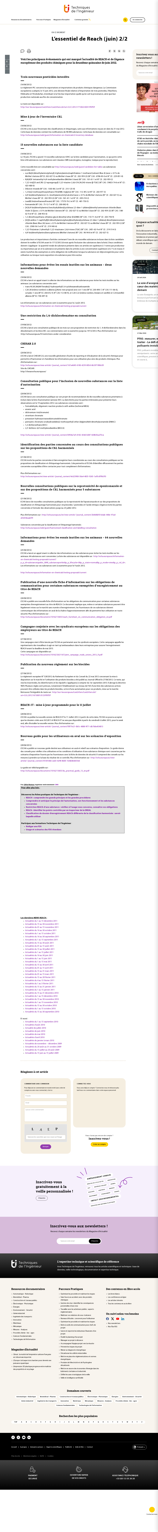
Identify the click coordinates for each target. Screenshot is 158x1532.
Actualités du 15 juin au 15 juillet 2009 (41, 1053)
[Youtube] (117, 1318)
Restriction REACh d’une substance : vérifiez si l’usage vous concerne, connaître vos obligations (72, 807)
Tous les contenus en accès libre (119, 1304)
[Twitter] (112, 1318)
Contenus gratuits (81, 20)
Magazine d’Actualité (62, 20)
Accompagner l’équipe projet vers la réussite (77, 1344)
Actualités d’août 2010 (35, 1025)
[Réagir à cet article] (6, 70)
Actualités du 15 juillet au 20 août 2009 (42, 1050)
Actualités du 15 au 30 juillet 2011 (40, 949)
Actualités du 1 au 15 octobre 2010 (40, 1009)
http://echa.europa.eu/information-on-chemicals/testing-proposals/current (53, 306)
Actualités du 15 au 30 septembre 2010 (42, 1012)
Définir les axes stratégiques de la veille (75, 1375)
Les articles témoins (115, 1300)
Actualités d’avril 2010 (34, 1037)
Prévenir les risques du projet (71, 1347)
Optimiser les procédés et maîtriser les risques (78, 1294)
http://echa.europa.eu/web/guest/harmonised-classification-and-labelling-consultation (58, 528)
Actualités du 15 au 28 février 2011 (40, 977)
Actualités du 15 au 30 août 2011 (39, 943)
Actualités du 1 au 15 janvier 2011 (40, 990)
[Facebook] (107, 1318)
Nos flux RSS (112, 1327)
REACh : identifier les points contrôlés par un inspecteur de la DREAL (58, 810)
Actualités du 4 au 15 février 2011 (39, 981)
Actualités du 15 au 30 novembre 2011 (42, 924)
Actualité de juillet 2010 (35, 1028)
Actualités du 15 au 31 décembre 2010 (41, 993)
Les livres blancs (114, 1294)
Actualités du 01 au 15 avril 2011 (39, 968)
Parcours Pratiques (43, 20)
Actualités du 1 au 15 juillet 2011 (39, 952)
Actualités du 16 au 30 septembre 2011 (42, 937)
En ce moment (58, 33)
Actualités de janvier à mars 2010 (39, 1041)
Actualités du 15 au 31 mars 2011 (39, 971)
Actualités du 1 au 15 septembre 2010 (41, 1022)
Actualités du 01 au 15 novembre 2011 (42, 927)
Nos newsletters (114, 1323)
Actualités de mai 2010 (35, 1034)
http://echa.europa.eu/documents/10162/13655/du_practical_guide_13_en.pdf (55, 771)
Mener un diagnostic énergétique (73, 1350)
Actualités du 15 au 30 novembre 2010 (42, 999)
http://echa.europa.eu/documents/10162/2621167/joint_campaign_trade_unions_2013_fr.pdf (61, 655)
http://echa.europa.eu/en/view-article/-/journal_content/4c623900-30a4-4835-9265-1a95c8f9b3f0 (63, 477)
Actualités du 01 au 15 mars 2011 (39, 974)
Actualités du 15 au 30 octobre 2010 (41, 1006)
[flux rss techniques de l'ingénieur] (124, 51)
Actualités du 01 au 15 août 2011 (39, 946)
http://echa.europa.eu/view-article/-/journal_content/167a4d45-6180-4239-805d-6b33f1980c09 (62, 365)
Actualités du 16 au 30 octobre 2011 (41, 930)
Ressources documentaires (21, 20)
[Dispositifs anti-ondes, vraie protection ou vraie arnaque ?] (139, 208)
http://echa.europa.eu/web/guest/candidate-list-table (78, 167)
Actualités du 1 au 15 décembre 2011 (41, 921)
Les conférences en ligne (117, 1297)
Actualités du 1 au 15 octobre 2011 (40, 934)
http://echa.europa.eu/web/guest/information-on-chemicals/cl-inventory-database (57, 135)
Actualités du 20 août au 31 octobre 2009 (43, 1047)
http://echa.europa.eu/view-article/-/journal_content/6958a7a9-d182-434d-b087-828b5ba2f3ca (62, 435)
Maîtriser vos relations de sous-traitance (76, 1315)
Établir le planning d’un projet (72, 1337)
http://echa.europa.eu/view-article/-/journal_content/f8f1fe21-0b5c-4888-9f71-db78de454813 (62, 727)
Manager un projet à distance (72, 1340)
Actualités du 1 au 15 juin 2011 (38, 959)
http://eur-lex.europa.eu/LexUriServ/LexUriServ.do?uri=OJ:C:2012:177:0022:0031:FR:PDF (58, 107)
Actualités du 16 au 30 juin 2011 (39, 956)
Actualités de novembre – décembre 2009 (43, 1044)
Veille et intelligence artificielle (72, 1378)
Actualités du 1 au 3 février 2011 (39, 984)
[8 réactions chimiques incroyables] (139, 186)
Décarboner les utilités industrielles (74, 1353)
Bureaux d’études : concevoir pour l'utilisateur (78, 1318)
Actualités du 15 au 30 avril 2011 (39, 965)
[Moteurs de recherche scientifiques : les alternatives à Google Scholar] (139, 197)
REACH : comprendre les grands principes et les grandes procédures (58, 798)
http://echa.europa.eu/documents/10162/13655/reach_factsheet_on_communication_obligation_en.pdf (66, 617)
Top (15, 1422)
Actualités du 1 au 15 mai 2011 (38, 962)
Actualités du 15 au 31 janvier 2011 (40, 987)
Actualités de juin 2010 (35, 1031)
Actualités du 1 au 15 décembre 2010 (41, 996)
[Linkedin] (122, 1318)
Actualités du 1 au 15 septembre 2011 (41, 940)
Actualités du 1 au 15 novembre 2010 (41, 1002)
